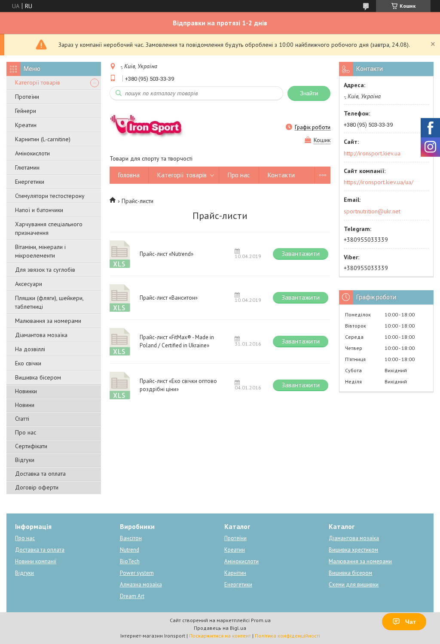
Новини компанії (35, 561)
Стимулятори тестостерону (50, 196)
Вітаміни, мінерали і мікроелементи (40, 251)
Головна (129, 175)
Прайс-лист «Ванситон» (120, 298)
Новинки (26, 391)
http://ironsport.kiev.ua (372, 153)
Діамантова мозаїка (41, 335)
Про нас (25, 432)
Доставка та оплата (40, 473)
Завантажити (300, 253)
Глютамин (27, 167)
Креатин (26, 125)
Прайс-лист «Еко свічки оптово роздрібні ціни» (120, 385)
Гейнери (25, 111)
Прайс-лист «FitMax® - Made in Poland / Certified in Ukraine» (120, 341)
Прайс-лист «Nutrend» (120, 254)
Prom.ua (261, 620)
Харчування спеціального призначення (48, 228)
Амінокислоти (32, 153)
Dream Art (132, 596)
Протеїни (27, 96)
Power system (137, 573)
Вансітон (131, 538)
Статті (22, 418)
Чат (410, 621)
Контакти (281, 175)
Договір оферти (36, 487)
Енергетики (29, 181)
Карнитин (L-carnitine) (42, 139)
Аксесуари (28, 284)
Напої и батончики (39, 210)
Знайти (309, 93)
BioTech (130, 561)
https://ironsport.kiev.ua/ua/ (378, 182)
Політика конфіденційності (287, 635)
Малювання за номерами (48, 321)
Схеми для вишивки (354, 584)
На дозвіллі (30, 349)
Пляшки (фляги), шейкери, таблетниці (49, 302)
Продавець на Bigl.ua (220, 628)
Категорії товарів (37, 82)
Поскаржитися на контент (220, 635)
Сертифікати (31, 446)
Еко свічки (28, 363)
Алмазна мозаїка (141, 584)
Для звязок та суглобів (45, 269)
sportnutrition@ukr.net (372, 211)
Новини (24, 405)
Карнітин (235, 573)
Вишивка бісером (38, 377)
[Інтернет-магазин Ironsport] (151, 127)
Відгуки (24, 460)
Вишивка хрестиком (353, 549)
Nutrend (129, 549)
